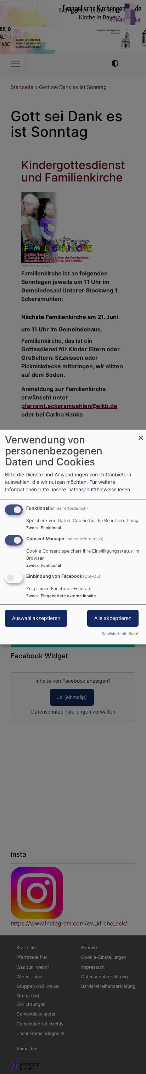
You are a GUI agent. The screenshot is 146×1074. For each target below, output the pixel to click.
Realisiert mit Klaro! (120, 633)
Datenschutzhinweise (92, 489)
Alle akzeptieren (112, 618)
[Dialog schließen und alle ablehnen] (140, 434)
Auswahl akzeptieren (36, 618)
